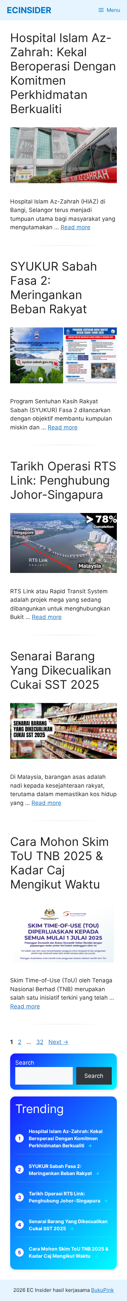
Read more (75, 227)
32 (40, 1042)
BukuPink (102, 1290)
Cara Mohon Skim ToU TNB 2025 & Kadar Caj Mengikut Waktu (59, 862)
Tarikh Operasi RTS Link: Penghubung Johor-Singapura (63, 480)
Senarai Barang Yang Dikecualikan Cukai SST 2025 (60, 670)
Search (24, 1062)
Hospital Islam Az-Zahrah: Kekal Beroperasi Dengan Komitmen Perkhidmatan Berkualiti (63, 73)
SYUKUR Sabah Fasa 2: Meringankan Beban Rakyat (53, 287)
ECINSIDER (29, 10)
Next (58, 1042)
